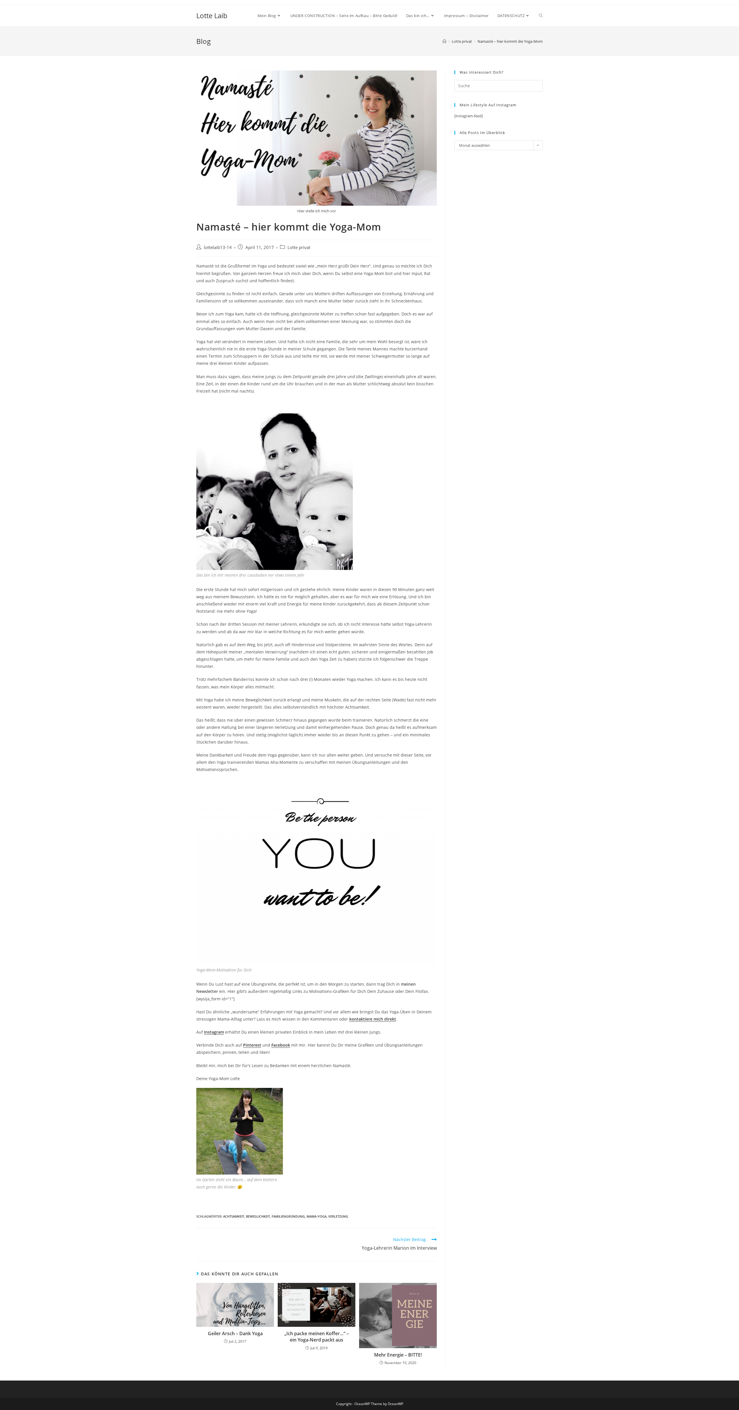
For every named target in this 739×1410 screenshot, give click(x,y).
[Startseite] (444, 41)
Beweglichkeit (258, 1216)
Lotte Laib (211, 15)
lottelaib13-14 (218, 247)
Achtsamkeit (233, 1216)
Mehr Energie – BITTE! (398, 1355)
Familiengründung (288, 1216)
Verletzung (338, 1216)
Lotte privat (299, 247)
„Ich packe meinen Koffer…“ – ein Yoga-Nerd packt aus (316, 1336)
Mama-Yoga (316, 1216)
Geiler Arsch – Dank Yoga (235, 1333)
